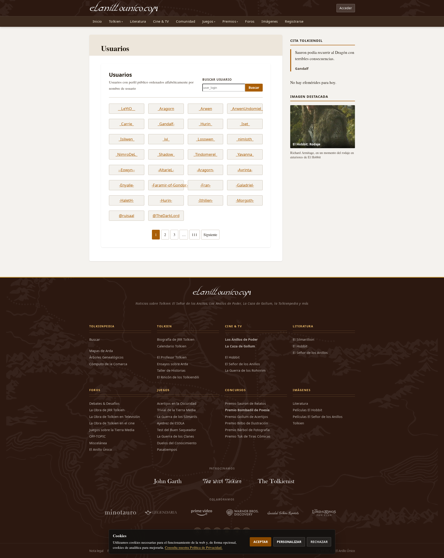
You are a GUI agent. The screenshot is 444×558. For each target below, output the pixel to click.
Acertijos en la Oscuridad (176, 403)
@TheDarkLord (166, 215)
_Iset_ (245, 124)
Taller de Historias (171, 370)
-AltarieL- (166, 170)
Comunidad (185, 21)
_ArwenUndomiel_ (245, 108)
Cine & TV (161, 21)
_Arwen (205, 108)
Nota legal (96, 551)
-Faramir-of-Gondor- (166, 185)
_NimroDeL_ (126, 154)
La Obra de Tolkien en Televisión (114, 416)
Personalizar (289, 542)
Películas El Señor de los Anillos (317, 416)
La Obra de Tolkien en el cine (112, 423)
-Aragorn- (205, 170)
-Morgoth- (245, 200)
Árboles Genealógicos (106, 357)
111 (194, 234)
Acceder (345, 8)
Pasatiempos (167, 449)
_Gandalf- (166, 124)
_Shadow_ (166, 154)
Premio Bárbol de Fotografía (247, 430)
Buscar (254, 88)
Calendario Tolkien (171, 346)
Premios (229, 21)
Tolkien (115, 21)
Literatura (138, 21)
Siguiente (210, 234)
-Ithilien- (205, 200)
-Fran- (205, 185)
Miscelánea (98, 443)
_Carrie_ (127, 124)
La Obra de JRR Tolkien (107, 410)
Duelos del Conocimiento (177, 443)
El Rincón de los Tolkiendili (178, 377)
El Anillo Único (100, 449)
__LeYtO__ (126, 108)
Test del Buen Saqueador (176, 430)
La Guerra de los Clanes (175, 436)
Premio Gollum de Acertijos (246, 416)
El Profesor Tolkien (172, 357)
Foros (249, 21)
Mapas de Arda (101, 351)
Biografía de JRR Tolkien (175, 339)
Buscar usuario (217, 79)
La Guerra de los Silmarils (177, 416)
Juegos (207, 21)
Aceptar (260, 542)
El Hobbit (232, 357)
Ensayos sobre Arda (172, 364)
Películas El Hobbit (307, 410)
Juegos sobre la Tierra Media (111, 430)
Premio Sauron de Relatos (245, 403)
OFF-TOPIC (97, 436)
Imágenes (270, 21)
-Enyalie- (126, 185)
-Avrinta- (244, 170)
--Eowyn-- (126, 170)
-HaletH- (126, 200)
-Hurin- (166, 200)
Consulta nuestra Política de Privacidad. (193, 547)
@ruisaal (126, 215)
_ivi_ (166, 139)
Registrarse (294, 21)
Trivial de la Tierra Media (176, 410)
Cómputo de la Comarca (108, 364)
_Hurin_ (205, 124)
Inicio (97, 21)
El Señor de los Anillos (242, 364)
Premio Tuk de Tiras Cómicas (247, 436)
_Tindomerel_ (205, 154)
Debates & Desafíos (104, 403)
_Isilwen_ (126, 139)
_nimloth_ (244, 139)
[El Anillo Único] (124, 8)
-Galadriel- (245, 185)
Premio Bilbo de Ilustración (246, 423)
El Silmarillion (303, 339)
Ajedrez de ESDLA (170, 423)
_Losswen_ (205, 139)
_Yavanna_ (245, 154)
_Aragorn (166, 108)
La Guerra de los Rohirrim (245, 370)
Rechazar (319, 542)
